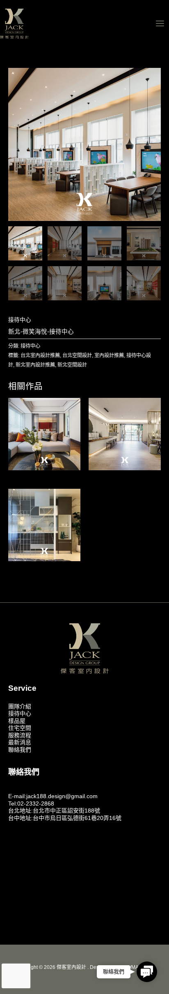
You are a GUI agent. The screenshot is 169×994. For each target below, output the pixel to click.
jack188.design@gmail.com (62, 796)
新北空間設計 (72, 365)
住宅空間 (19, 728)
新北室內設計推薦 (35, 365)
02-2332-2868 (35, 803)
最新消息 (19, 742)
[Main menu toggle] (160, 23)
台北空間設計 (77, 355)
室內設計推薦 (109, 355)
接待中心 (19, 320)
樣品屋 (16, 721)
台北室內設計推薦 (40, 355)
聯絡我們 (19, 749)
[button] (147, 971)
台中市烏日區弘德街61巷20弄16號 (77, 818)
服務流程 (19, 735)
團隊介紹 (19, 706)
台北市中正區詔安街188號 (66, 810)
